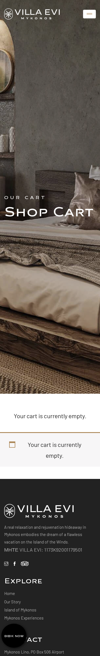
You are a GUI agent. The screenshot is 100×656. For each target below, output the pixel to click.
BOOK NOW (14, 635)
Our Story (12, 601)
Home (9, 593)
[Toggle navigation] (89, 14)
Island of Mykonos (20, 609)
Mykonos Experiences (24, 617)
